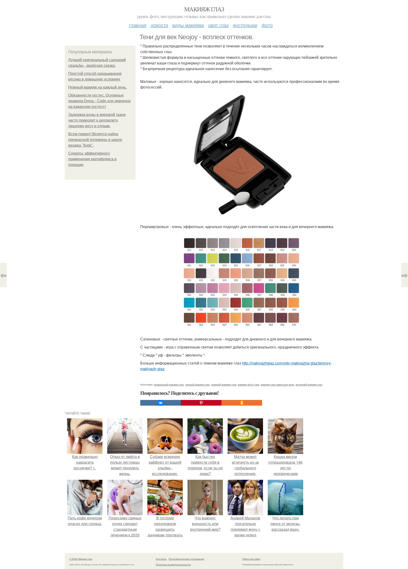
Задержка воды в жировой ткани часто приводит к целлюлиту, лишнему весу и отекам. (97, 120)
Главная (137, 24)
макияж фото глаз (248, 384)
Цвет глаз (218, 24)
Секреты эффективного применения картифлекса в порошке (92, 159)
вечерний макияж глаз (309, 384)
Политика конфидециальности (173, 564)
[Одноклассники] (241, 403)
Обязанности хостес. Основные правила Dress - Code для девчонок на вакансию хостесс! (99, 101)
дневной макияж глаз (223, 384)
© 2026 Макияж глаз (80, 559)
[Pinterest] (201, 403)
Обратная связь (251, 559)
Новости (159, 24)
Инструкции (245, 24)
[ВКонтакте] (160, 403)
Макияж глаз (204, 9)
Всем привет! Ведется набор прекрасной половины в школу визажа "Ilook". (95, 139)
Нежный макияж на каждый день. (97, 87)
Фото (267, 24)
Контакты (161, 559)
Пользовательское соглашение (186, 559)
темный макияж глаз (197, 384)
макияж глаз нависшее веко (277, 384)
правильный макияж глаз (169, 384)
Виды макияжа (188, 24)
